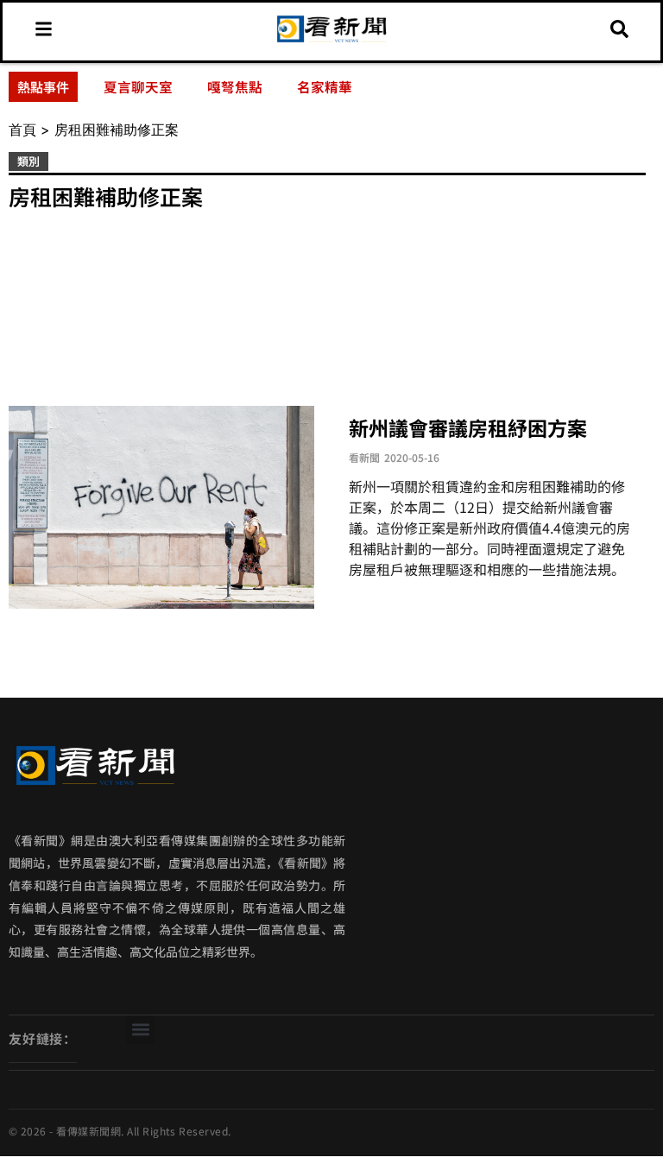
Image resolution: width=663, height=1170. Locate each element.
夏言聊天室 (138, 86)
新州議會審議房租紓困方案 (468, 427)
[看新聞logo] (331, 40)
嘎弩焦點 (234, 86)
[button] (140, 1029)
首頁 (22, 129)
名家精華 (324, 86)
